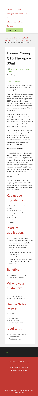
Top (6, 352)
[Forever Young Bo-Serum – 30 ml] (24, 75)
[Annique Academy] (19, 4)
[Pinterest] (29, 382)
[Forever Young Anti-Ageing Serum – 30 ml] (21, 75)
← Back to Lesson (13, 81)
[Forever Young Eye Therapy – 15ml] (30, 75)
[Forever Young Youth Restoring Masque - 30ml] (12, 77)
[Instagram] (22, 382)
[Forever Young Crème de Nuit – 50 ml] (10, 77)
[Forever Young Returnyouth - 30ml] (26, 75)
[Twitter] (16, 382)
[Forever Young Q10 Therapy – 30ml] (28, 75)
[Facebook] (9, 382)
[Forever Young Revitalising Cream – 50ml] (8, 77)
